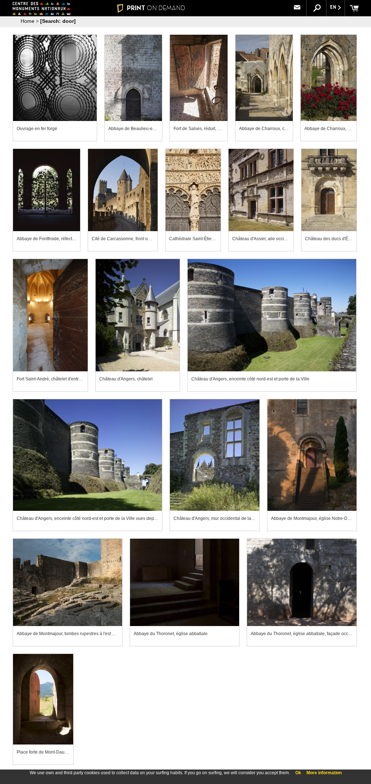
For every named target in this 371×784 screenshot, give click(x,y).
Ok (298, 772)
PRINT (156, 8)
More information (324, 772)
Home (27, 21)
